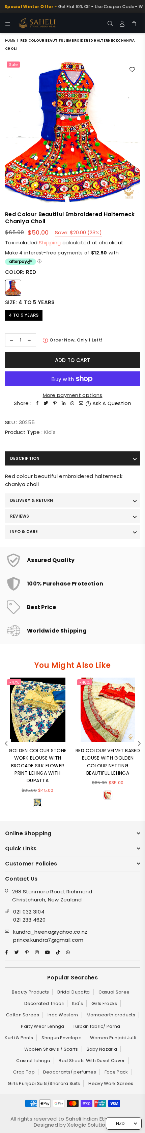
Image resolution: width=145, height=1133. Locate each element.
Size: (30, 302)
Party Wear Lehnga (42, 1026)
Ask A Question (111, 403)
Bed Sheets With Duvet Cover (92, 1060)
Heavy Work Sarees (110, 1083)
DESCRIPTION (25, 458)
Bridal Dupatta (73, 992)
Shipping (50, 242)
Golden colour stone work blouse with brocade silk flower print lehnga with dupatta (38, 765)
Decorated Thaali (44, 1003)
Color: (20, 272)
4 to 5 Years (24, 315)
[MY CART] (134, 23)
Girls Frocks (104, 1003)
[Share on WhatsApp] (72, 403)
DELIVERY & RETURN (31, 500)
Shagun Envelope (61, 1038)
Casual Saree (114, 992)
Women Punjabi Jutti (113, 1038)
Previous (6, 744)
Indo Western (63, 1015)
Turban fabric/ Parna (96, 1026)
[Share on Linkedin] (63, 403)
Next (139, 744)
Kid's (77, 1003)
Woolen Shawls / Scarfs (51, 1049)
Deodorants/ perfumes (69, 1072)
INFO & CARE (24, 531)
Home (10, 40)
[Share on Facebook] (37, 403)
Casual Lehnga (33, 1060)
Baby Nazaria (102, 1049)
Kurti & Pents (19, 1038)
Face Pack (116, 1072)
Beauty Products (30, 992)
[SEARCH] (110, 23)
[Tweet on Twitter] (46, 403)
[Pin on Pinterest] (55, 403)
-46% (85, 682)
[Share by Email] (81, 403)
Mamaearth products (111, 1015)
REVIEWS (19, 516)
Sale (13, 64)
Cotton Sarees (22, 1015)
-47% (14, 682)
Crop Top (23, 1072)
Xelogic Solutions (88, 1124)
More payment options (73, 395)
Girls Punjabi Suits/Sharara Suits (44, 1083)
